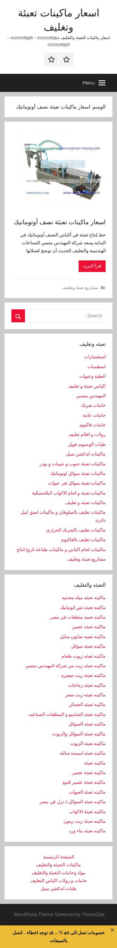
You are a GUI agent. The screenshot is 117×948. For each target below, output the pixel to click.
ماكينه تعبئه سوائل (88, 646)
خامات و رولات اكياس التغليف (58, 880)
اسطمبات (96, 366)
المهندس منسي (91, 395)
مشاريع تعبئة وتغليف (80, 287)
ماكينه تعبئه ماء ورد (87, 830)
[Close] (112, 929)
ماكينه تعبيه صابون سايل (83, 636)
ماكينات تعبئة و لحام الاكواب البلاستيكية (69, 493)
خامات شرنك (93, 405)
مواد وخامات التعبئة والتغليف (58, 872)
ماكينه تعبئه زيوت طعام (84, 656)
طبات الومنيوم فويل (87, 444)
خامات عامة (94, 415)
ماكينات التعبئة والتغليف (58, 864)
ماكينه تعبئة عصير (89, 772)
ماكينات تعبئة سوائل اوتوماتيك (78, 473)
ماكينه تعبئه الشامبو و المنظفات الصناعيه (67, 714)
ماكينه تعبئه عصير (89, 626)
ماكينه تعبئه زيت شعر (85, 694)
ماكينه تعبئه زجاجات (87, 685)
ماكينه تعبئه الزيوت (88, 743)
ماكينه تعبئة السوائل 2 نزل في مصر (72, 801)
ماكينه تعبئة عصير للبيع (84, 782)
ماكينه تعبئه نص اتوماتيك (83, 607)
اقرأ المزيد (92, 266)
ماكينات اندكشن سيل (86, 454)
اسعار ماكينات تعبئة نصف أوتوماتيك (60, 222)
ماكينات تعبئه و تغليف (85, 502)
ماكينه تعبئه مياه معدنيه (84, 597)
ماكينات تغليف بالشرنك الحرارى (76, 530)
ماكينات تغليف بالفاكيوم (83, 539)
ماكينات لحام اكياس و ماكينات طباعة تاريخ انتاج (61, 549)
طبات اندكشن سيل (58, 888)
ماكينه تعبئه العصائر (87, 704)
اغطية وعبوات (92, 376)
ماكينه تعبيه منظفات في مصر (78, 617)
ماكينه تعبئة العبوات (87, 792)
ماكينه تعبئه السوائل (87, 724)
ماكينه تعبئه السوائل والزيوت (79, 734)
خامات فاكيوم (93, 424)
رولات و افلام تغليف (87, 434)
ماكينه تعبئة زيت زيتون (84, 821)
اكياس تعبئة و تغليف (87, 386)
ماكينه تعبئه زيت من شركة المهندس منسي (65, 665)
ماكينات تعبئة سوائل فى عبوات (77, 483)
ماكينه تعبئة (95, 763)
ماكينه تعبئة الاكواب (87, 811)
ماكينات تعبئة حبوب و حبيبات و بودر (72, 464)
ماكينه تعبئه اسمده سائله (83, 753)
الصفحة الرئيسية (58, 856)
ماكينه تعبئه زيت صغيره (83, 675)
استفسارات (95, 356)
